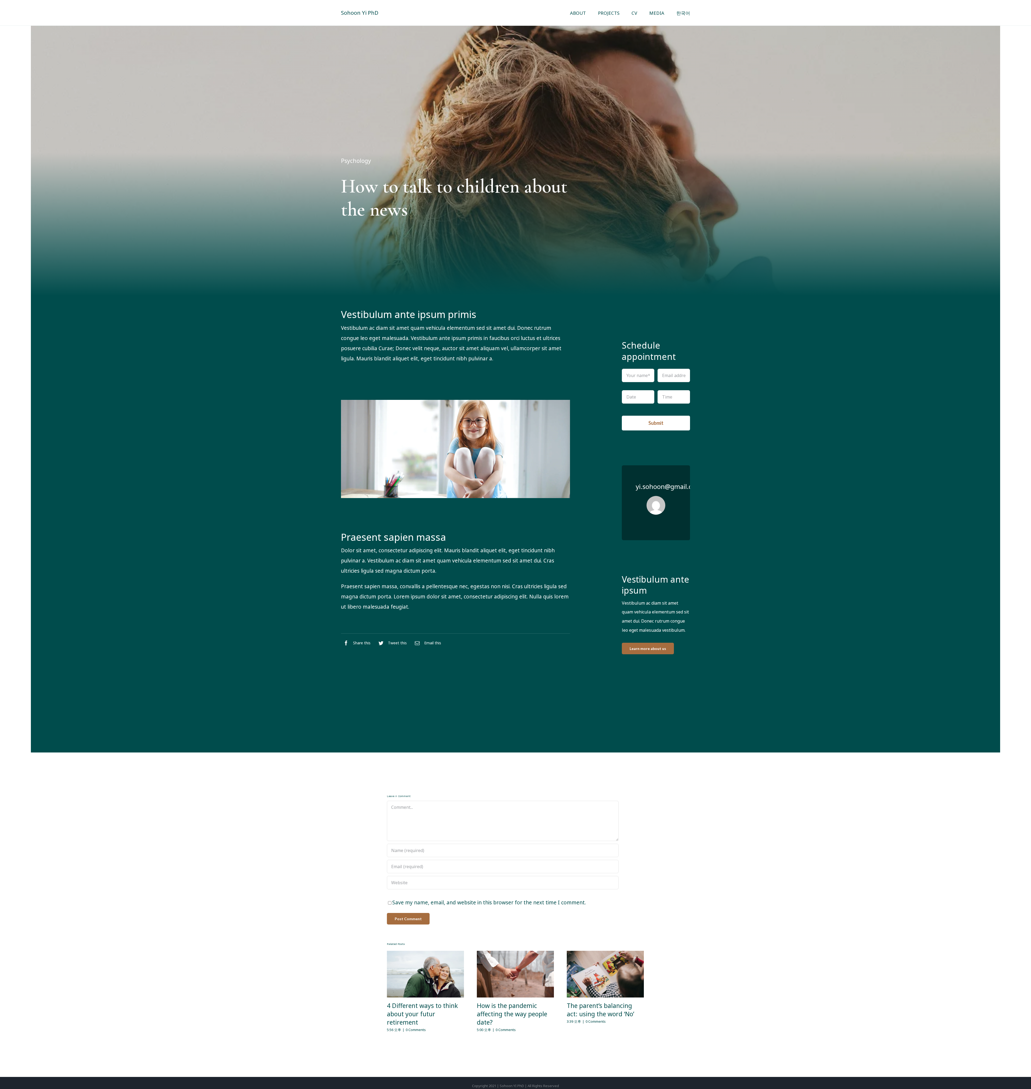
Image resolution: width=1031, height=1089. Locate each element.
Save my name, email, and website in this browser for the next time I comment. (489, 902)
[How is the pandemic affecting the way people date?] (515, 974)
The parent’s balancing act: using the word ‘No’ (600, 1009)
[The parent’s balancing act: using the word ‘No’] (605, 974)
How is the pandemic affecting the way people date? (512, 1014)
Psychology (356, 161)
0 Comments (416, 1029)
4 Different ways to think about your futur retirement (422, 1014)
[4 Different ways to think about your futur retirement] (425, 974)
